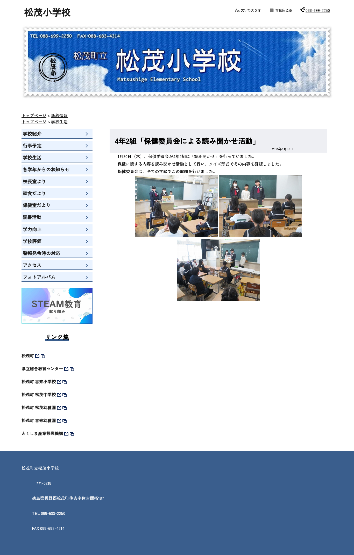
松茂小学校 (47, 11)
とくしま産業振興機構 (42, 433)
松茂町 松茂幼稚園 (39, 407)
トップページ (34, 115)
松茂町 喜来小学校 (39, 381)
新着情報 (59, 115)
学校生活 (59, 121)
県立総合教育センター (42, 368)
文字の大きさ (251, 10)
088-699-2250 (318, 10)
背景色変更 (283, 10)
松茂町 (28, 355)
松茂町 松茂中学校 (39, 394)
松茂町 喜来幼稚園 (39, 420)
